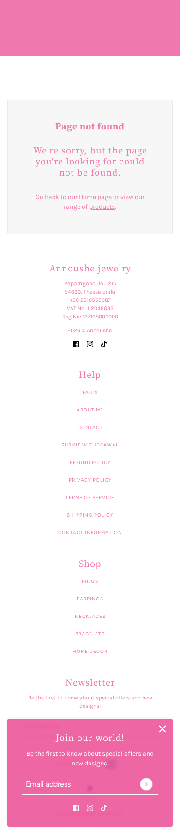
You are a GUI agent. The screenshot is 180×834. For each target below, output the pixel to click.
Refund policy (90, 462)
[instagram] (90, 807)
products (102, 207)
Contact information (90, 532)
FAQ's (90, 392)
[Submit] (146, 784)
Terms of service (90, 497)
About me (90, 410)
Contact (90, 427)
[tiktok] (104, 807)
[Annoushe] (90, 70)
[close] (162, 729)
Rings (90, 581)
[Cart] (167, 70)
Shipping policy (90, 515)
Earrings (90, 599)
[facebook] (76, 807)
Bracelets (90, 634)
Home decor (90, 651)
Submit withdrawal (90, 445)
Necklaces (90, 616)
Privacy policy (90, 480)
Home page (95, 197)
